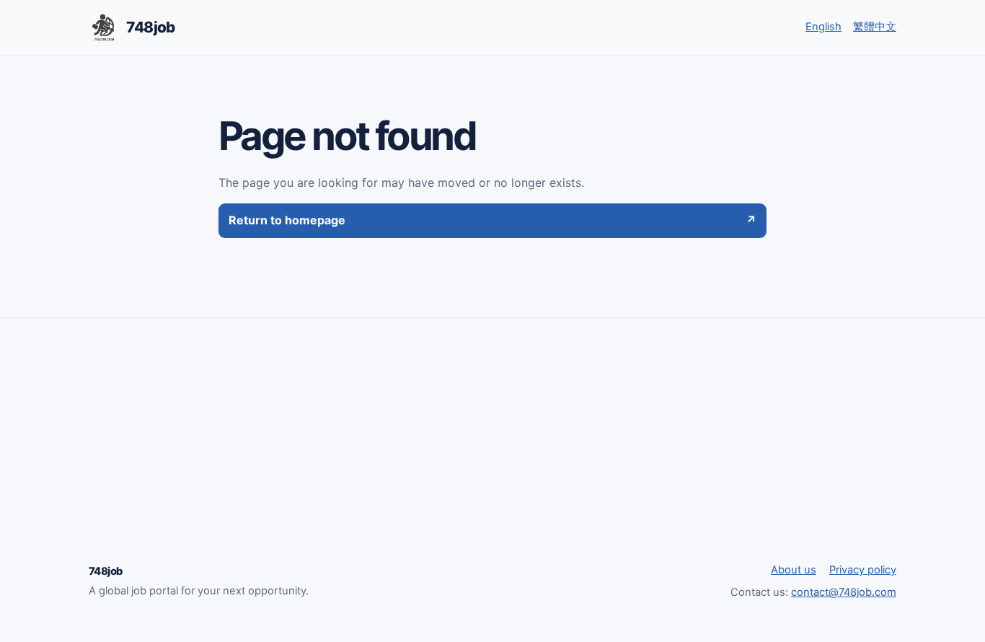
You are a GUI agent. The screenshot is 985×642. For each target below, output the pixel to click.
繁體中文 (874, 26)
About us (793, 569)
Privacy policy (862, 569)
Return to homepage (492, 220)
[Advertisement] (492, 454)
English (823, 26)
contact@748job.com (843, 592)
